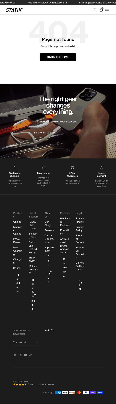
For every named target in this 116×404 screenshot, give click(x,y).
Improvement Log (49, 251)
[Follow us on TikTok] (30, 355)
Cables (17, 221)
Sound (17, 267)
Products (17, 283)
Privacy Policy (80, 228)
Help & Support (33, 294)
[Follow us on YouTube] (25, 355)
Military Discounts (33, 269)
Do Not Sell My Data (80, 266)
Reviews (49, 230)
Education (64, 232)
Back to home (58, 57)
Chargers (17, 261)
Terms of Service (80, 239)
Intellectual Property (80, 252)
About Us (49, 271)
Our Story (48, 223)
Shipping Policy (33, 235)
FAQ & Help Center (32, 225)
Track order (32, 259)
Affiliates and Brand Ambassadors (64, 245)
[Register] (37, 342)
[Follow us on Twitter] (15, 355)
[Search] (95, 10)
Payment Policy (80, 220)
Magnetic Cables (17, 230)
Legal (80, 282)
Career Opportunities (49, 239)
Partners (64, 267)
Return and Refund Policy (33, 247)
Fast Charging (17, 251)
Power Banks (16, 240)
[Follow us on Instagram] (20, 355)
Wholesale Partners (65, 222)
